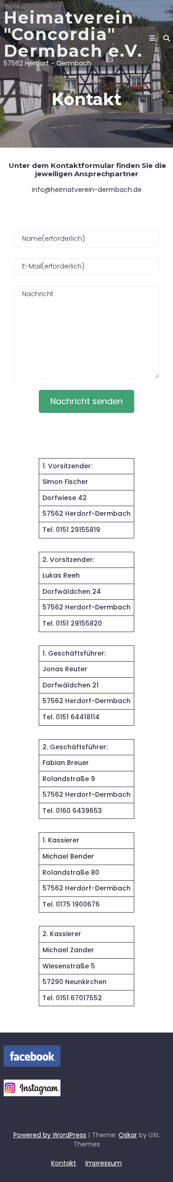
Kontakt (63, 1163)
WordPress (69, 1135)
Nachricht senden (86, 401)
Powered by (33, 1135)
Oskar (128, 1135)
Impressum (103, 1163)
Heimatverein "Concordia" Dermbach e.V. (73, 34)
